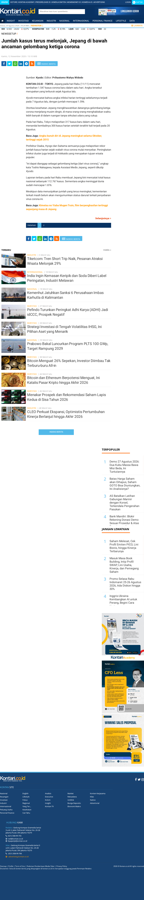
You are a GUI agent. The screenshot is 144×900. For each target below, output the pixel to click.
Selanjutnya (102, 218)
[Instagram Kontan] (142, 779)
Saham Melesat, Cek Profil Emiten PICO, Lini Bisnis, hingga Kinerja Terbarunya (124, 546)
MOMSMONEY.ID (74, 2)
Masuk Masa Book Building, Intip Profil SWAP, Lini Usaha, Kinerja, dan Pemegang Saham (124, 565)
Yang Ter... (26, 806)
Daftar (139, 2)
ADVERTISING (99, 2)
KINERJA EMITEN (59, 2)
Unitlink (71, 800)
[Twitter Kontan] (139, 779)
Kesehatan (26, 809)
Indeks (107, 250)
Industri (51, 21)
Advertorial (94, 803)
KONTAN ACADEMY (26, 2)
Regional (26, 803)
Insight (48, 803)
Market (71, 793)
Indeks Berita (56, 432)
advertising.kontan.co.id (18, 856)
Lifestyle (121, 21)
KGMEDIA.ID (87, 2)
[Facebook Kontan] (136, 779)
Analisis (48, 793)
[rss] (32, 63)
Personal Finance (102, 21)
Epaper (4, 2)
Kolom (47, 800)
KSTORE (13, 2)
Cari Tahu (26, 813)
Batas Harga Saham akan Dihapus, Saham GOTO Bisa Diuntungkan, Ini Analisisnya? (125, 483)
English (25, 793)
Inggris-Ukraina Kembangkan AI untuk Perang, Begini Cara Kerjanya (123, 601)
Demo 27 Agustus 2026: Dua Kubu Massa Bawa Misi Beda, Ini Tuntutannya (124, 466)
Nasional (64, 21)
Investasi (23, 21)
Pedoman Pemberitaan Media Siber (41, 866)
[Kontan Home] (2, 21)
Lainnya (138, 25)
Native (92, 800)
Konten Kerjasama (97, 793)
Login (128, 2)
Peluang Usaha (6, 809)
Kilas (92, 796)
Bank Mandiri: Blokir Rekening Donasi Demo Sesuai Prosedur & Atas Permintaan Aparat (124, 521)
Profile (10, 866)
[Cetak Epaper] (118, 14)
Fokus (25, 800)
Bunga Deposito (74, 803)
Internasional (81, 21)
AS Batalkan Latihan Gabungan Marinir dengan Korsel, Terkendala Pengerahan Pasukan (124, 502)
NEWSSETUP (8, 33)
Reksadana (72, 796)
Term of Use (20, 866)
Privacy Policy (61, 866)
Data (132, 21)
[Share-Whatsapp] (15, 63)
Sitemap (3, 866)
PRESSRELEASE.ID (42, 2)
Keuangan (37, 21)
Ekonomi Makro (74, 806)
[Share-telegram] (26, 63)
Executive (49, 796)
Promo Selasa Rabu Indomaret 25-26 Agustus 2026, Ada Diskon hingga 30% (125, 584)
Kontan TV (49, 806)
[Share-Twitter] (9, 63)
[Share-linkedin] (20, 63)
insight (11, 21)
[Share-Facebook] (3, 63)
